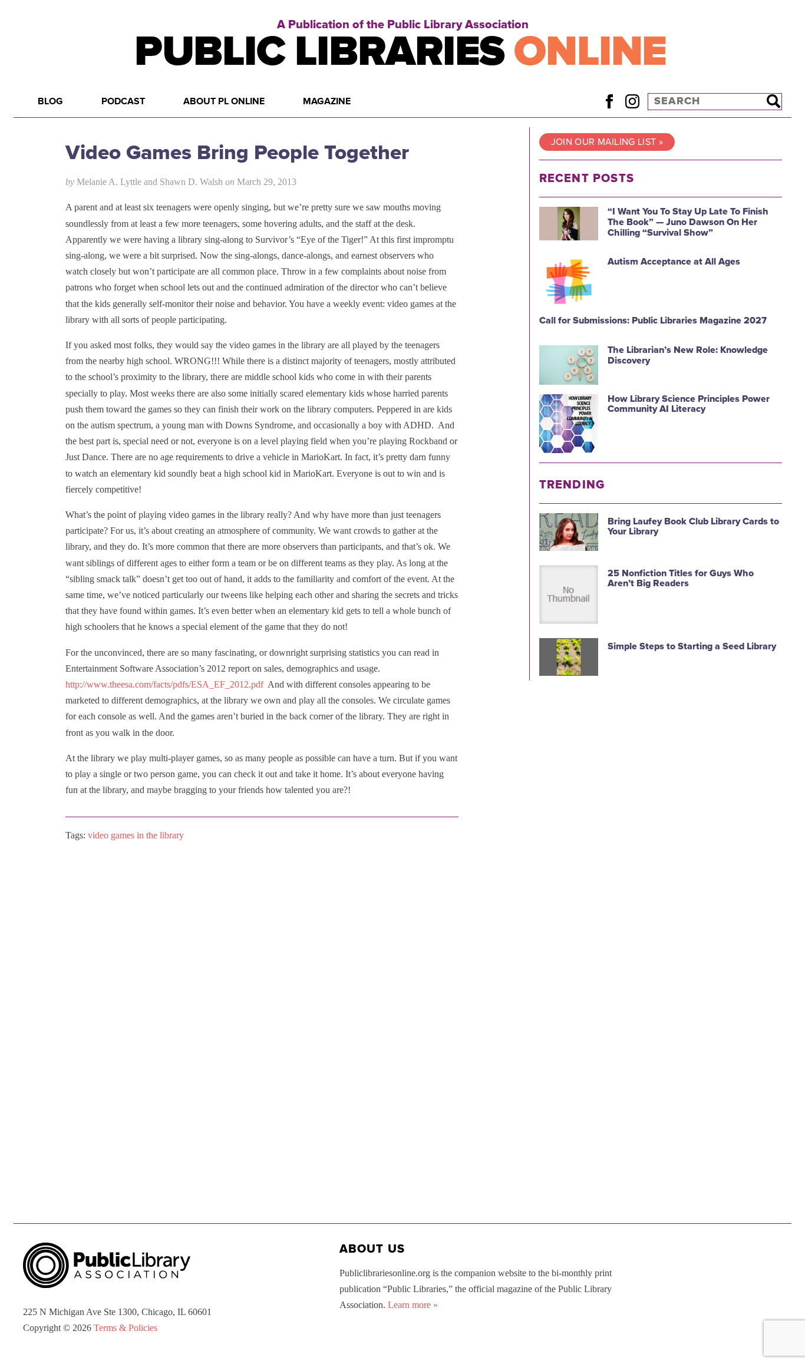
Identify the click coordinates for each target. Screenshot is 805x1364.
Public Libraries (400, 51)
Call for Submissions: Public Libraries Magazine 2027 (653, 320)
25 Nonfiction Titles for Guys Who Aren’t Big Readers (681, 578)
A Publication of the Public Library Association (403, 25)
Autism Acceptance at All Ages (674, 261)
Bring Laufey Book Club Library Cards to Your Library (693, 527)
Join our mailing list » (607, 142)
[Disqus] (261, 1000)
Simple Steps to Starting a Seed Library (692, 646)
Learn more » (413, 1305)
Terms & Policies (125, 1328)
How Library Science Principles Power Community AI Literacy (689, 404)
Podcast (123, 101)
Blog (50, 101)
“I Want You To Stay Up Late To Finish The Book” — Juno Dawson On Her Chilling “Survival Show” (688, 222)
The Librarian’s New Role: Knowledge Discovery (688, 355)
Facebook (609, 101)
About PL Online (224, 101)
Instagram (632, 101)
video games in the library (136, 835)
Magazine (327, 101)
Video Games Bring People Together (237, 152)
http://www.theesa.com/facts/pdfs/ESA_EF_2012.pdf (164, 684)
